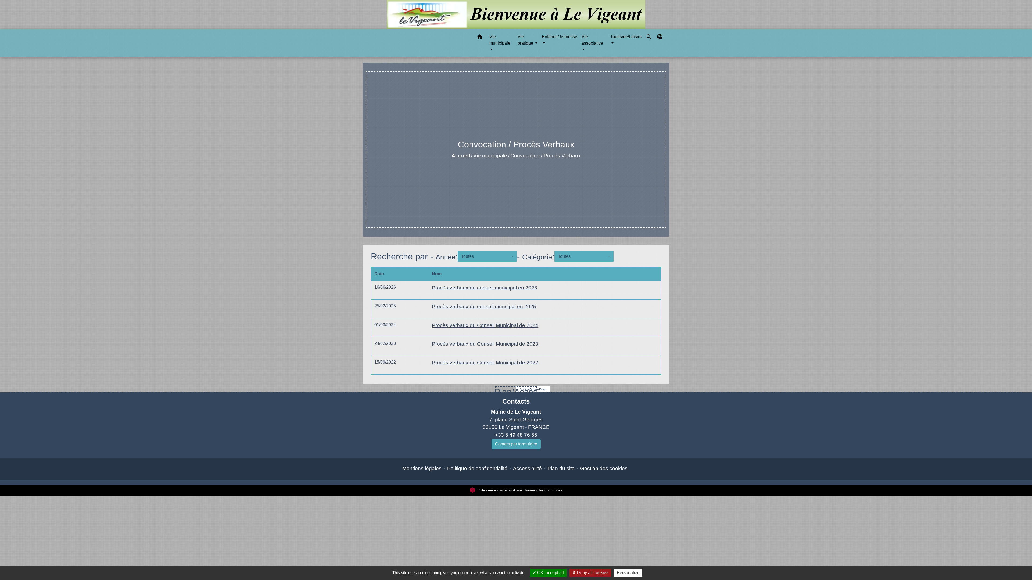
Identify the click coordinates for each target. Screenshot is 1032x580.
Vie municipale (490, 155)
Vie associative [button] (592, 39)
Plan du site (561, 468)
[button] (479, 37)
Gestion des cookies (604, 468)
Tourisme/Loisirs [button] (626, 36)
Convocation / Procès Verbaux (545, 155)
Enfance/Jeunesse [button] (559, 36)
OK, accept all (550, 572)
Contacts (516, 401)
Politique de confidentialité (477, 468)
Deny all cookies (592, 572)
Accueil (461, 155)
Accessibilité (527, 468)
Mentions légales (422, 468)
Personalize (628, 572)
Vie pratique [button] (526, 39)
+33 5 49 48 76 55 (516, 435)
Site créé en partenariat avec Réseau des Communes (520, 490)
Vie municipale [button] (499, 39)
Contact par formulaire (516, 444)
